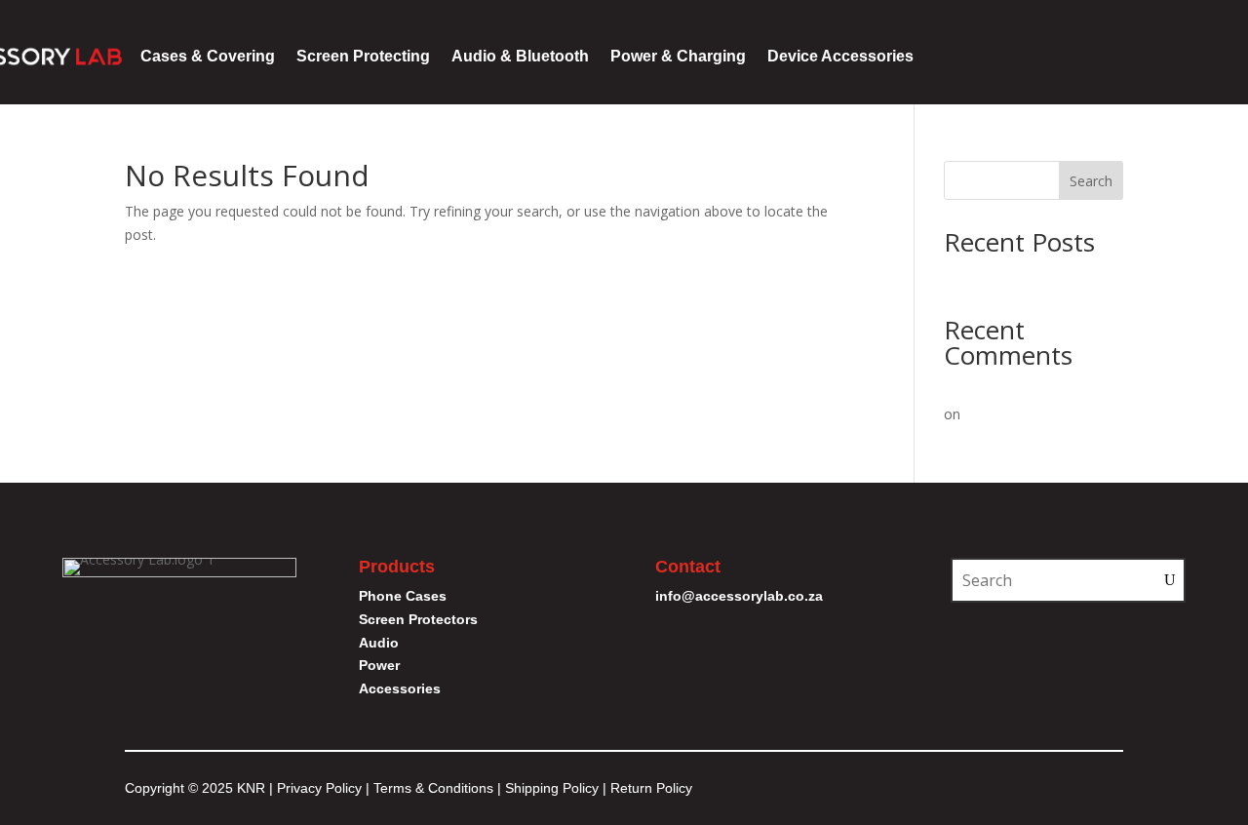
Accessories (400, 688)
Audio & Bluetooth (520, 56)
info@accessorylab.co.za (739, 596)
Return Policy (651, 788)
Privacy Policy (319, 788)
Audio (379, 642)
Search (1091, 181)
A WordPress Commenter (1025, 389)
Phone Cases (403, 596)
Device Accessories (840, 56)
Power (379, 665)
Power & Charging (678, 56)
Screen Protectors (418, 619)
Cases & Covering (207, 56)
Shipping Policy (552, 788)
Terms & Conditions (435, 788)
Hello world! (981, 275)
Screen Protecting (363, 56)
